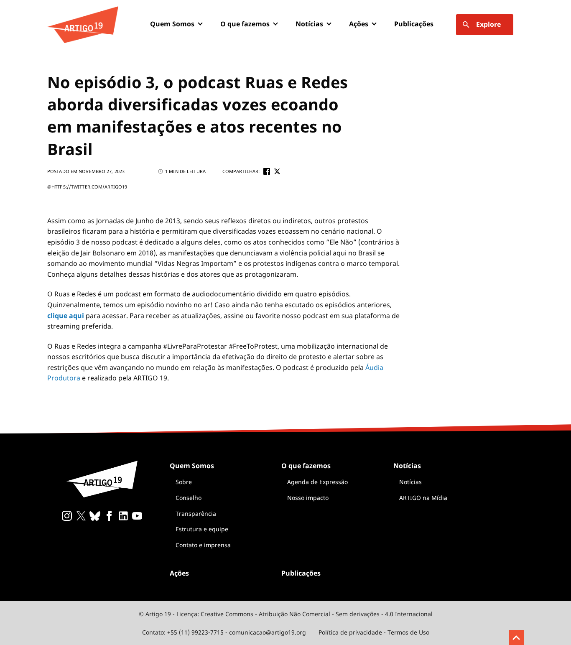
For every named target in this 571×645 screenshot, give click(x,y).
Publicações (413, 23)
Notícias (410, 482)
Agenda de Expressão (317, 482)
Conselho (188, 498)
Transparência (196, 514)
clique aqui (65, 315)
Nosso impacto (308, 498)
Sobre (184, 482)
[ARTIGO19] (82, 24)
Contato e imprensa (203, 545)
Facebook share (266, 171)
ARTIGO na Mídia (423, 498)
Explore (488, 24)
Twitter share (277, 171)
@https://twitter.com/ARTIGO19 (87, 187)
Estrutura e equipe (202, 529)
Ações (358, 23)
